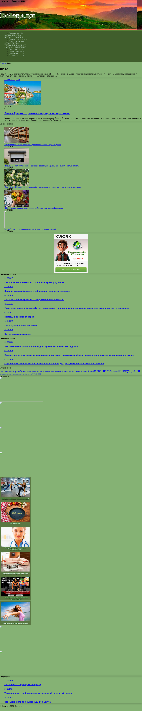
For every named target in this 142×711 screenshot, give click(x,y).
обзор (90, 371)
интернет (51, 371)
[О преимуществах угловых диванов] (15, 575)
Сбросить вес (11, 43)
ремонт (12, 374)
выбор (13, 371)
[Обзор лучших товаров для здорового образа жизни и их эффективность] (16, 206)
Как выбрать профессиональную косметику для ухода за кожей (30, 229)
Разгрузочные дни (16, 41)
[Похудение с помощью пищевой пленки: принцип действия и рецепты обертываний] (14, 426)
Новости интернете (17, 53)
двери (29, 371)
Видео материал (16, 49)
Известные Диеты (13, 37)
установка (37, 374)
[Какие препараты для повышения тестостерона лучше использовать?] (15, 475)
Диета (2, 371)
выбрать (21, 371)
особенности (102, 371)
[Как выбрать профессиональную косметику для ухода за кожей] (16, 227)
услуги (30, 374)
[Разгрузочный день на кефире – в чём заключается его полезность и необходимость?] (14, 674)
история (57, 371)
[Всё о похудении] (18, 22)
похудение (114, 371)
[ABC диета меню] (15, 525)
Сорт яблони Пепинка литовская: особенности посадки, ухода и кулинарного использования (42, 187)
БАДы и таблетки (12, 35)
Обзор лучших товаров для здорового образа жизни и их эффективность (34, 208)
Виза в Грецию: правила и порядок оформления (37, 113)
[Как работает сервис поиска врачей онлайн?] (15, 550)
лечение (77, 371)
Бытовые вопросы (16, 55)
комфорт (63, 371)
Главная (3, 63)
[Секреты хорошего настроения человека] (15, 625)
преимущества (129, 371)
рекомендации (5, 374)
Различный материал (15, 47)
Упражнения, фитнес (15, 45)
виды (7, 371)
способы (24, 374)
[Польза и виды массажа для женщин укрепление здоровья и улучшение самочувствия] (21, 401)
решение (18, 374)
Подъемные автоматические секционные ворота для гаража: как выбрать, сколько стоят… (41, 166)
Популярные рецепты (18, 39)
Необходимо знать (16, 51)
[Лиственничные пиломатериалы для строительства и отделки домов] (16, 143)
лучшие (84, 371)
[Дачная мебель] (15, 650)
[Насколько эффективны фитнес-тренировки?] (15, 500)
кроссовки (70, 371)
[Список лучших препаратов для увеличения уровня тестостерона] (15, 600)
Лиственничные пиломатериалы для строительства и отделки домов (32, 145)
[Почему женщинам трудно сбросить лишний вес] (14, 451)
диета (41, 371)
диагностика (35, 371)
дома (47, 371)
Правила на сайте (16, 33)
